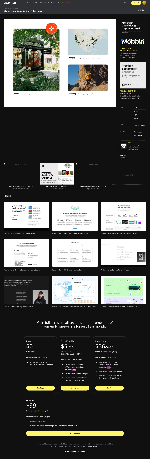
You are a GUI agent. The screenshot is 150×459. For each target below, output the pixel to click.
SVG (58, 3)
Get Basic (40, 388)
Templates (66, 3)
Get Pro (110, 388)
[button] (126, 3)
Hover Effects (49, 3)
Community (37, 3)
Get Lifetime (75, 433)
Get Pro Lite (74, 388)
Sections (27, 3)
